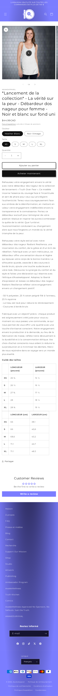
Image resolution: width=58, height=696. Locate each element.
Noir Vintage (34, 133)
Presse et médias (14, 527)
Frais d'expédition (9, 124)
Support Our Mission (15, 551)
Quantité (6, 150)
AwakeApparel (19, 682)
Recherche (10, 545)
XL (41, 144)
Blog (7, 533)
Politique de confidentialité (19, 686)
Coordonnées (40, 690)
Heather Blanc (12, 133)
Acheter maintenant (29, 173)
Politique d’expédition (23, 690)
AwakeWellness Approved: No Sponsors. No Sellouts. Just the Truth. (27, 608)
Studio (8, 564)
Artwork (9, 570)
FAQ (7, 521)
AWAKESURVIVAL (14, 616)
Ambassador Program (16, 582)
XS (6, 144)
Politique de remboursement (40, 682)
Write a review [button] (29, 494)
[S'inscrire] (46, 633)
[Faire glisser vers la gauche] (23, 84)
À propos (10, 515)
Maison (9, 509)
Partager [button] (9, 461)
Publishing (10, 576)
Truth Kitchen (12, 594)
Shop (8, 558)
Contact (9, 539)
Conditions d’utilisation (43, 686)
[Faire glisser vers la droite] (35, 84)
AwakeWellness (13, 588)
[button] (5, 14)
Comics (9, 600)
